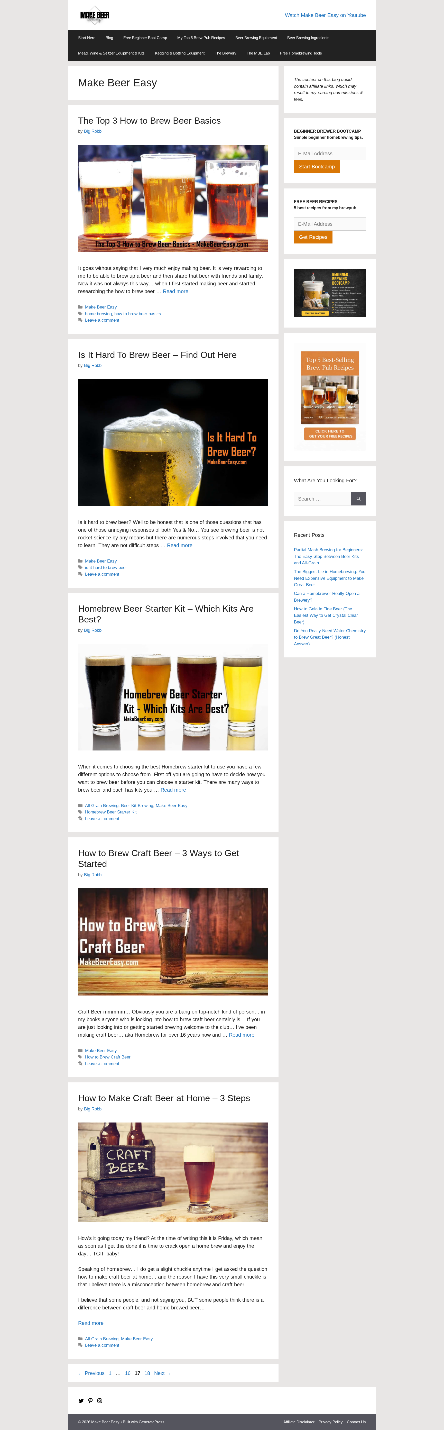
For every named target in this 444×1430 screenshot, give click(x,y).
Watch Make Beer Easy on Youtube (325, 15)
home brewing (98, 313)
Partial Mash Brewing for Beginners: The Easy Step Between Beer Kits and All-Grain (328, 556)
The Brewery (225, 53)
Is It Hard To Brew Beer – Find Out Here (157, 355)
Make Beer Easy (101, 307)
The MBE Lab (258, 53)
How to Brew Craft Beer (108, 1057)
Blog (109, 37)
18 (147, 1373)
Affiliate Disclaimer (298, 1422)
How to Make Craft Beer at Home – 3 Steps (164, 1098)
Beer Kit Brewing (137, 805)
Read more (175, 291)
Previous (91, 1373)
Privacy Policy (331, 1422)
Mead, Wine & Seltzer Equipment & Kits (111, 53)
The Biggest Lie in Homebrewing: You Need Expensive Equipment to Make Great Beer (329, 578)
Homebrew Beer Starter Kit (111, 812)
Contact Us (356, 1422)
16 (128, 1373)
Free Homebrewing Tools (301, 53)
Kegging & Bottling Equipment (180, 53)
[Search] (358, 498)
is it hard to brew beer (106, 567)
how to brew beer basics (137, 313)
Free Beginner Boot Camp (145, 37)
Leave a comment (102, 320)
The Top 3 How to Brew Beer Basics (149, 120)
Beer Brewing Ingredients (308, 37)
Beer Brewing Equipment (256, 37)
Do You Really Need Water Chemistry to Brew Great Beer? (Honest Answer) (330, 637)
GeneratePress (151, 1422)
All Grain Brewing (101, 805)
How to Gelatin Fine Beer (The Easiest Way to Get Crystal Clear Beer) (326, 616)
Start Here (86, 37)
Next (162, 1373)
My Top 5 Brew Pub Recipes (201, 37)
